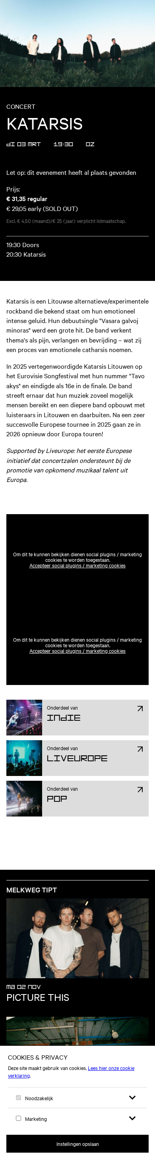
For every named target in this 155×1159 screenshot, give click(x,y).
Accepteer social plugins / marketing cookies (77, 565)
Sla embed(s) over (60, 495)
